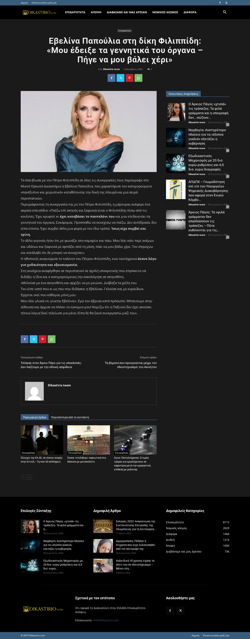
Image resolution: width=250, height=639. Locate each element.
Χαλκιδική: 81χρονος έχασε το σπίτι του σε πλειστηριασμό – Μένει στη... (135, 564)
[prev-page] (23, 477)
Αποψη (96, 12)
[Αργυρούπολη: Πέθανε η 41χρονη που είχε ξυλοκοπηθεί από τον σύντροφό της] (103, 546)
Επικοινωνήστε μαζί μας (44, 2)
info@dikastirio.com (106, 620)
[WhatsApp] (138, 78)
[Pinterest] (129, 78)
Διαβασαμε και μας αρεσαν (127, 12)
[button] (224, 12)
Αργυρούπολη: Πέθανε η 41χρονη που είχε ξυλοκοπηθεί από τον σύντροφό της (135, 544)
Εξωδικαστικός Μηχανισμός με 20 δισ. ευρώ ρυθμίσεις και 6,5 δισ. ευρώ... (63, 564)
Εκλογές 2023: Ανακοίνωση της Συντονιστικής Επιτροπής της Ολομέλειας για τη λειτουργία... (136, 525)
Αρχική (24, 2)
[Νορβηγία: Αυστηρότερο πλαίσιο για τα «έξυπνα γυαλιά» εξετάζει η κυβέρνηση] (176, 137)
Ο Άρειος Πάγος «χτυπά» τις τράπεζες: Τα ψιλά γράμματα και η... (63, 525)
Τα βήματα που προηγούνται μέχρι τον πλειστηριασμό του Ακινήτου (131, 365)
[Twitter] (226, 2)
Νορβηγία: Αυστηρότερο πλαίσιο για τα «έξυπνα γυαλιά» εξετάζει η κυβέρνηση (63, 544)
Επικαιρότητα (124, 30)
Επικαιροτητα (75, 12)
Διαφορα (190, 12)
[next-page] (29, 477)
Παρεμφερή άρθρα (34, 417)
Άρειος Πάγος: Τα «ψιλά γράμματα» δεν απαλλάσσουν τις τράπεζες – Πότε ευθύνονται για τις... (206, 221)
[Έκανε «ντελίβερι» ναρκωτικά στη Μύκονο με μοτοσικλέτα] (88, 440)
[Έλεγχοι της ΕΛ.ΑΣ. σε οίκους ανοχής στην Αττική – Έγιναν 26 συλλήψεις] (42, 440)
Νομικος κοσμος (165, 12)
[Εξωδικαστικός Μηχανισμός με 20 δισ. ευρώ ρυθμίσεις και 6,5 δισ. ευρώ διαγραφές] (176, 163)
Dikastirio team (111, 69)
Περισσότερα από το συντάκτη (70, 417)
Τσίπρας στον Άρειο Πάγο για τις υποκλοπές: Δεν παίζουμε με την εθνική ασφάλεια (51, 365)
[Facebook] (220, 2)
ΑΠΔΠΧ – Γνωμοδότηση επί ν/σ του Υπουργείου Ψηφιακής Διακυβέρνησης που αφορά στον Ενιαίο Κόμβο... (208, 191)
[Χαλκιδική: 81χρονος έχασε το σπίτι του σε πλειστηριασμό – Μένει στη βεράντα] (103, 565)
